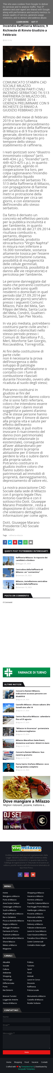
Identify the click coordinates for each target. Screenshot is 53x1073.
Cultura (6, 969)
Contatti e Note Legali (36, 945)
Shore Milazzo (9, 941)
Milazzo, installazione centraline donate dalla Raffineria (31, 582)
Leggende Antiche (10, 999)
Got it (34, 22)
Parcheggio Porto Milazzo (38, 906)
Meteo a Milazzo (10, 945)
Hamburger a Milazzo (36, 910)
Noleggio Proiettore (11, 927)
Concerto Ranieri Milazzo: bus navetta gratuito (30, 753)
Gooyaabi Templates (26, 1069)
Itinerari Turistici (9, 996)
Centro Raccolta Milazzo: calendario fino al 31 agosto (33, 718)
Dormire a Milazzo (35, 899)
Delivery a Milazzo (35, 924)
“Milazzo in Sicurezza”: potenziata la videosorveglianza (32, 729)
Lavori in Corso (33, 979)
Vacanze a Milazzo (35, 896)
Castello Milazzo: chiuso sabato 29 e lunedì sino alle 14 (33, 706)
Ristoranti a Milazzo (35, 917)
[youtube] (33, 874)
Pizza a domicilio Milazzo (13, 920)
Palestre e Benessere (36, 927)
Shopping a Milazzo (35, 892)
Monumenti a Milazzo (36, 996)
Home (5, 892)
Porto (5, 986)
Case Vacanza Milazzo (37, 934)
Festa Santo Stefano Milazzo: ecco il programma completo (32, 765)
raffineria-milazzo (16, 535)
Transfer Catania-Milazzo (38, 903)
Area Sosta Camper (11, 903)
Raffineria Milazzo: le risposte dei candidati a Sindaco (31, 559)
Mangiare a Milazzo (11, 896)
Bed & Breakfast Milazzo (13, 938)
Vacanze (35, 1062)
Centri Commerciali (35, 941)
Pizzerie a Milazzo (35, 913)
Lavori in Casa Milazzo (36, 931)
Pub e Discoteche (34, 920)
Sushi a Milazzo (9, 910)
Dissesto (31, 983)
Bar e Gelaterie (9, 917)
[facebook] (20, 874)
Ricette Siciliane (34, 1003)
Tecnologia (7, 979)
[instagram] (26, 874)
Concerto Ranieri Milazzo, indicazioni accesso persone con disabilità (31, 694)
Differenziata (8, 983)
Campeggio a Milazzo (12, 906)
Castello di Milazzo (35, 999)
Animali (30, 976)
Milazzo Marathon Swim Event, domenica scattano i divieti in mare (32, 741)
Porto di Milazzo (10, 899)
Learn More (22, 22)
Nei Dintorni (8, 990)
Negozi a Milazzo (10, 924)
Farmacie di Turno (10, 931)
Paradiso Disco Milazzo (37, 938)
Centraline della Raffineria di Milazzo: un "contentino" (29, 570)
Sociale (6, 965)
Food (29, 972)
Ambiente (7, 972)
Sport (29, 969)
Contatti (44, 1062)
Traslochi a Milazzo (11, 934)
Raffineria (31, 986)
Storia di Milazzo (10, 1003)
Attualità (6, 962)
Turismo (30, 965)
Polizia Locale (33, 990)
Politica (30, 962)
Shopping (7, 976)
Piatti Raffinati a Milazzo (13, 913)
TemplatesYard (27, 1066)
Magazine (7, 948)
